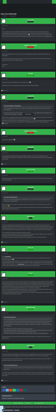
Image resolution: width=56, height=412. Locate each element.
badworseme (21, 264)
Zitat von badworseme (10, 317)
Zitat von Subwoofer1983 (10, 197)
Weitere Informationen (8, 410)
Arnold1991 (4, 16)
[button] (3, 390)
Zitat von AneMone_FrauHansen (12, 105)
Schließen (16, 410)
